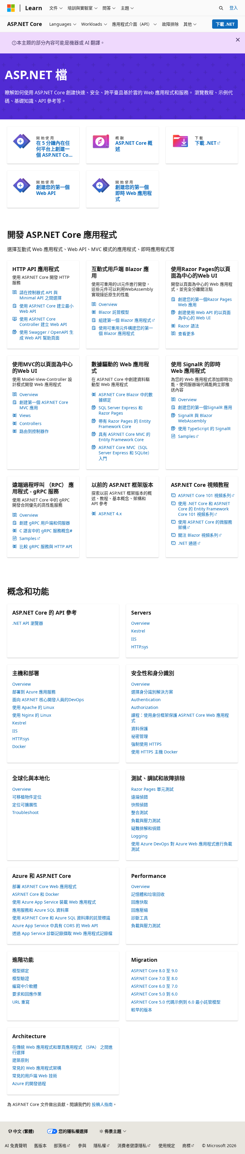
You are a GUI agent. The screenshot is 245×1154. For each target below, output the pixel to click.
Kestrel (138, 631)
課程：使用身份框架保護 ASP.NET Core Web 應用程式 (180, 717)
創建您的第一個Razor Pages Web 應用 (205, 302)
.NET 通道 (187, 543)
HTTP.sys (139, 647)
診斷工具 (139, 918)
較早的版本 (141, 1010)
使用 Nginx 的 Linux (31, 715)
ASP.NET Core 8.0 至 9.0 (154, 970)
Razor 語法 (188, 326)
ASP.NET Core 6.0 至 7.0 (154, 986)
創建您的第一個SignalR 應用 (205, 407)
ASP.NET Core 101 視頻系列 (204, 495)
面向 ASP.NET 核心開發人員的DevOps (48, 699)
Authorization (144, 707)
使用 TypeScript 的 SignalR (204, 428)
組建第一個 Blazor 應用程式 (125, 320)
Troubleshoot (25, 812)
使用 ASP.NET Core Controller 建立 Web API (43, 321)
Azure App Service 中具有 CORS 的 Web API (55, 925)
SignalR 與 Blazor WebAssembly (195, 418)
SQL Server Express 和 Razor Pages (121, 410)
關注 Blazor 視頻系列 (198, 535)
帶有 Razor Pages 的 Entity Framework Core (125, 423)
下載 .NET (225, 24)
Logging (139, 836)
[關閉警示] (238, 39)
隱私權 (100, 1145)
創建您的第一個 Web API (53, 190)
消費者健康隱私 (132, 1145)
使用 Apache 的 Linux (33, 707)
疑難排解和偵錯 (145, 828)
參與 (82, 1145)
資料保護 (139, 728)
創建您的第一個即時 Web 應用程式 (133, 193)
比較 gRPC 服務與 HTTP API (45, 546)
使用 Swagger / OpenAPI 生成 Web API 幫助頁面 (46, 335)
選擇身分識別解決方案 (152, 692)
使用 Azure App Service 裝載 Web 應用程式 (54, 902)
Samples (186, 436)
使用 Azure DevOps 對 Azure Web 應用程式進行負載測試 (181, 846)
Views (25, 415)
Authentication (146, 699)
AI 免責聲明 (16, 1145)
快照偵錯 (139, 804)
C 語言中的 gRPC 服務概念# (45, 530)
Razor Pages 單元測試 (152, 789)
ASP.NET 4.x (110, 513)
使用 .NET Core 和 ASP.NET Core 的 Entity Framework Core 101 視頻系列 (204, 509)
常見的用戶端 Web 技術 (34, 1075)
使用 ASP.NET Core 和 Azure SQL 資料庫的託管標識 (61, 918)
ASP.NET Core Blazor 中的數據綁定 (126, 397)
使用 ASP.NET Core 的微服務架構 (205, 524)
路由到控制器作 (34, 431)
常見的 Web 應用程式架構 (36, 1068)
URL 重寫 (21, 1002)
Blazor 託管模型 (114, 312)
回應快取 (139, 902)
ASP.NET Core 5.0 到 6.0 (154, 994)
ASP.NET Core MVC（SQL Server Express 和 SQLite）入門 (125, 453)
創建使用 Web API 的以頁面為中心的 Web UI (204, 315)
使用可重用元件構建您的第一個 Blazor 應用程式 (126, 330)
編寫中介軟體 (24, 986)
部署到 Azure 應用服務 (34, 692)
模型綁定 (20, 970)
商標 (186, 1145)
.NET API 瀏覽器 (27, 623)
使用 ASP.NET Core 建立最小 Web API (46, 308)
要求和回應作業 (27, 994)
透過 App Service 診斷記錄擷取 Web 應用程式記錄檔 (62, 933)
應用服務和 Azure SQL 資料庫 (40, 910)
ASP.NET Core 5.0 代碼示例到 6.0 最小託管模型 (175, 1002)
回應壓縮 (139, 910)
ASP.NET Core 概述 (133, 146)
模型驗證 (20, 978)
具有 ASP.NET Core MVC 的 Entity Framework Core (124, 437)
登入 (233, 7)
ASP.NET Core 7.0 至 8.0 (154, 978)
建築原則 (20, 1060)
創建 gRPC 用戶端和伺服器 (44, 523)
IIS (134, 639)
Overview (108, 304)
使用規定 (166, 1145)
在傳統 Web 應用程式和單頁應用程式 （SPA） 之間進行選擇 (62, 1049)
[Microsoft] (11, 8)
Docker (19, 746)
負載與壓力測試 (145, 820)
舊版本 (40, 1145)
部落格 (60, 1145)
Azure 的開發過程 (29, 1083)
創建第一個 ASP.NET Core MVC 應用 (43, 405)
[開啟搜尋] (221, 8)
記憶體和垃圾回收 (148, 894)
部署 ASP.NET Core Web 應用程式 (44, 886)
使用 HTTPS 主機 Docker (154, 752)
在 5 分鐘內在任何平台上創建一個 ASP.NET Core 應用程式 (54, 149)
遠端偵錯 (139, 797)
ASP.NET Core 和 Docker (35, 894)
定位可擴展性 (24, 804)
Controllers (30, 423)
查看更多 (186, 333)
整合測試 (139, 812)
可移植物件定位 (27, 797)
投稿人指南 (102, 1104)
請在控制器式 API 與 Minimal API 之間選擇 (40, 295)
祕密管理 (139, 736)
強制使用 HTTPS (146, 744)
